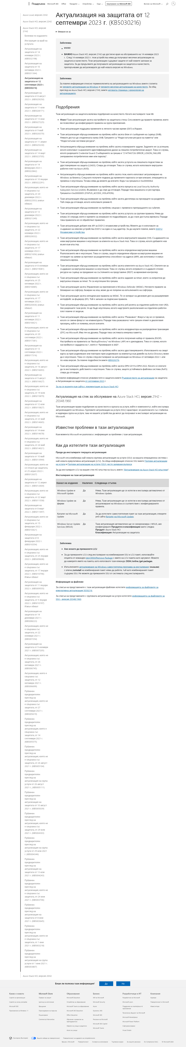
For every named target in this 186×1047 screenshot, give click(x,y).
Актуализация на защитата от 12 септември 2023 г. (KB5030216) (34, 83)
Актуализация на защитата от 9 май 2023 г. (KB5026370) (34, 130)
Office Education (72, 1015)
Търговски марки (117, 1042)
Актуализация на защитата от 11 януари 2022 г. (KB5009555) (36, 585)
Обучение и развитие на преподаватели (75, 1020)
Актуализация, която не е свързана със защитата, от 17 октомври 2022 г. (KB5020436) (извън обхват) (36, 299)
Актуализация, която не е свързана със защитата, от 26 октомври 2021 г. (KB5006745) (36, 662)
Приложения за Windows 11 (18, 1011)
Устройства (87, 4)
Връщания (42, 1006)
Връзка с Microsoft (68, 1042)
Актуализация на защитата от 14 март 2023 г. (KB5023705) (35, 153)
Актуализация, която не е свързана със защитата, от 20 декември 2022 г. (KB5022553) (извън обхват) (36, 195)
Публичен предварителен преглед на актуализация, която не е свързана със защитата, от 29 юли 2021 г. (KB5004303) (36, 823)
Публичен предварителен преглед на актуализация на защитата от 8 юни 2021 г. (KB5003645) (34, 912)
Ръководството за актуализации (138, 377)
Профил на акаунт (45, 998)
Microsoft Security (99, 1002)
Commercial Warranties (46, 1019)
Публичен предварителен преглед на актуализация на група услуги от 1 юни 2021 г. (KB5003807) (36, 958)
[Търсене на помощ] (166, 3)
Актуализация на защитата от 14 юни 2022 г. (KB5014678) (35, 430)
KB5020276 (113, 360)
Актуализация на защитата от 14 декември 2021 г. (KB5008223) (33, 616)
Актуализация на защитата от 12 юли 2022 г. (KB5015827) (35, 404)
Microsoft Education (73, 998)
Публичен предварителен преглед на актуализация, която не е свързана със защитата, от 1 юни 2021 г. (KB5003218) (36, 935)
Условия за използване (100, 1042)
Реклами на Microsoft (100, 1019)
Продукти (73, 4)
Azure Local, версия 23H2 (35, 14)
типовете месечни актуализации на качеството (124, 86)
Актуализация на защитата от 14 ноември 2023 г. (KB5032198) (33, 53)
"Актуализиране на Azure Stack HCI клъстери (145, 469)
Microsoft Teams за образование (78, 1006)
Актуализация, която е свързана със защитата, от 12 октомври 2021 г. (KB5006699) (36, 680)
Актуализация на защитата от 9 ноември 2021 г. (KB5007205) (36, 647)
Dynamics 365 (97, 1011)
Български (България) (20, 1038)
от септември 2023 (94, 381)
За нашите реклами (133, 1042)
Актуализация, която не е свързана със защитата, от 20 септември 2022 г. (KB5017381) (36, 334)
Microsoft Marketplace (130, 1017)
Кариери (153, 998)
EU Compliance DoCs (151, 1042)
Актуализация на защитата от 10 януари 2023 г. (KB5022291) (36, 179)
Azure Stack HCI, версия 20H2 (37, 975)
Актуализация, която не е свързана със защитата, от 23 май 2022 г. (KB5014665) (36, 417)
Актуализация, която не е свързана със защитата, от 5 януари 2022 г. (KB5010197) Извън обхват (36, 600)
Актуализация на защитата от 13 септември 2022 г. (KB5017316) (34, 350)
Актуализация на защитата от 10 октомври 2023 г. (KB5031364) (33, 68)
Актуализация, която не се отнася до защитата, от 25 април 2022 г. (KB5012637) (36, 469)
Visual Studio (127, 1030)
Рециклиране (43, 1015)
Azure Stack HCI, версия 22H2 (37, 21)
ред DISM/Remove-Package (99, 557)
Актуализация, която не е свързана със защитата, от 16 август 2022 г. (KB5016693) (36, 365)
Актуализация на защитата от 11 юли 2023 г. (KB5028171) (35, 107)
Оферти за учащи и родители (77, 1026)
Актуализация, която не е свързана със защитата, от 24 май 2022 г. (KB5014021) (36, 443)
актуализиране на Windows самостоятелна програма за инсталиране (114, 566)
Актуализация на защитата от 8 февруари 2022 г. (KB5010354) (33, 539)
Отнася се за (64, 31)
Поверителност (83, 1042)
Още (99, 4)
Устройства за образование (76, 1002)
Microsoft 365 (52, 4)
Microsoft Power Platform (131, 1022)
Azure (95, 1006)
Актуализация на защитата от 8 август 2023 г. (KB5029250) (35, 96)
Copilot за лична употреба (18, 1002)
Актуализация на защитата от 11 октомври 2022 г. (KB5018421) (33, 317)
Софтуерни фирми (129, 1026)
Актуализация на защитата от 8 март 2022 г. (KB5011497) (34, 508)
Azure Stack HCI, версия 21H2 (34, 29)
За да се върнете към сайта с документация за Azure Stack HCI (87, 386)
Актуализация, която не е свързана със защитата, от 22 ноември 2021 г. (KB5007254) (36, 632)
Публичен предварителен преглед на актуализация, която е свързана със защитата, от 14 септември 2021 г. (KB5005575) (36, 730)
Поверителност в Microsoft (159, 1002)
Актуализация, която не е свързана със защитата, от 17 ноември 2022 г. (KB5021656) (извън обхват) (36, 249)
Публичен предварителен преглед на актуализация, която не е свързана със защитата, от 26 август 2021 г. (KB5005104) (36, 756)
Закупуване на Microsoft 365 (119, 4)
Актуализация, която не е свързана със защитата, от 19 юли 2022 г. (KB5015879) (36, 391)
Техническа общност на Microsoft (134, 1013)
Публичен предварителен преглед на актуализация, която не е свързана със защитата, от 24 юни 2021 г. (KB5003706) (36, 890)
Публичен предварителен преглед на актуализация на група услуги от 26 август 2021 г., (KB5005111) (36, 779)
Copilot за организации (17, 998)
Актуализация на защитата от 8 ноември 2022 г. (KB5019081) (36, 265)
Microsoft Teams (98, 1028)
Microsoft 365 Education (75, 1011)
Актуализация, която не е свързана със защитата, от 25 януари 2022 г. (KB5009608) (36, 554)
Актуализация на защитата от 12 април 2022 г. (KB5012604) (36, 482)
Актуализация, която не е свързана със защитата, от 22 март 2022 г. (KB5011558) (36, 495)
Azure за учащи (72, 1030)
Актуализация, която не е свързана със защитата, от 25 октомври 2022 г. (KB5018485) (36, 280)
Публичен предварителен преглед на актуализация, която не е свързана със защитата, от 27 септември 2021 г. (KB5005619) (36, 702)
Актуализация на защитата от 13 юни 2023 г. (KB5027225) (35, 119)
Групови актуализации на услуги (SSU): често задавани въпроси (100, 464)
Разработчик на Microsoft (131, 998)
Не (123, 983)
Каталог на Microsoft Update (120, 516)
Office (63, 4)
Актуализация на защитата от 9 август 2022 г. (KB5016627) (35, 378)
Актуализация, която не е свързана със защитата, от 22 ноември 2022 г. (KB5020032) (36, 230)
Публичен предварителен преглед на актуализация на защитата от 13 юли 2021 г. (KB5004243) (35, 867)
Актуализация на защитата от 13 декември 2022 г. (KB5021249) (33, 213)
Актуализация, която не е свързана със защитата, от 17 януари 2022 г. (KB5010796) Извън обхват (36, 570)
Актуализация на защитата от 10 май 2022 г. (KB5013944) (34, 456)
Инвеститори (154, 1006)
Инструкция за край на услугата (36, 42)
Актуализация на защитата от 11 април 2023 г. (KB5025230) (36, 141)
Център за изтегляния (46, 1002)
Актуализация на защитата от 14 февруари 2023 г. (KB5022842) (33, 166)
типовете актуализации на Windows (80, 86)
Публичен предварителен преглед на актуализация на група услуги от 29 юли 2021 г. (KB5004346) (36, 846)
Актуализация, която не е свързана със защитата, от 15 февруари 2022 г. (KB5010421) (36, 523)
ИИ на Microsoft (98, 998)
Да (106, 983)
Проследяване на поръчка (48, 1011)
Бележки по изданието (36, 35)
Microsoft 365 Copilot (100, 1024)
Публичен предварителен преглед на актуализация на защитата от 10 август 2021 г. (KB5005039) (36, 800)
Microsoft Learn (128, 1002)
